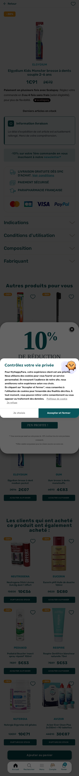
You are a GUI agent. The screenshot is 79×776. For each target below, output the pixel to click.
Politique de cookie (57, 398)
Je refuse (12, 402)
